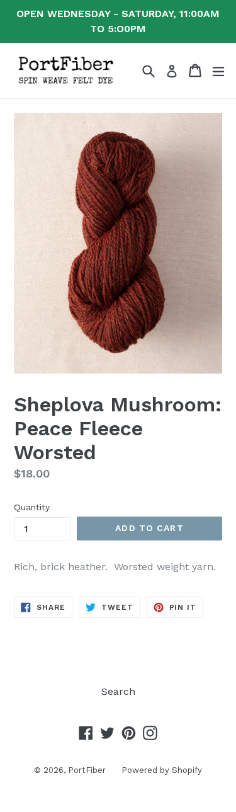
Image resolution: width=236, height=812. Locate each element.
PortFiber (87, 770)
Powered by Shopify (161, 770)
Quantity (32, 507)
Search (118, 691)
